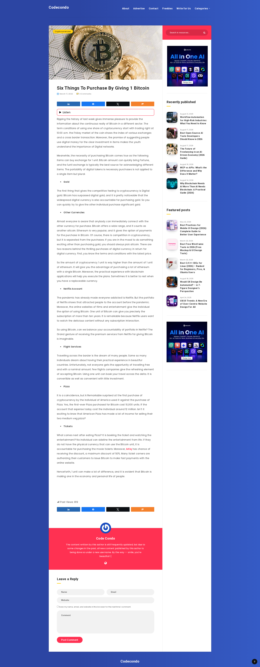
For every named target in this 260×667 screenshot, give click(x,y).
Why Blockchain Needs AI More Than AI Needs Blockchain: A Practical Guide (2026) (192, 188)
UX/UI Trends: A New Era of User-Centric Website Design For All (193, 303)
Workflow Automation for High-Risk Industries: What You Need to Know (193, 120)
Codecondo (59, 7)
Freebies (167, 8)
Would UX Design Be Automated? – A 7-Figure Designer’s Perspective (191, 287)
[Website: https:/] (105, 563)
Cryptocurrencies (63, 31)
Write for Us (184, 8)
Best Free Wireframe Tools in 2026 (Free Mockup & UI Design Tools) (191, 249)
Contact (153, 8)
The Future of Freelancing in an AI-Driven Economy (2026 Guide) (192, 154)
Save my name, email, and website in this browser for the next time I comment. (95, 607)
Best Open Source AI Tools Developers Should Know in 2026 (191, 136)
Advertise (139, 8)
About (125, 8)
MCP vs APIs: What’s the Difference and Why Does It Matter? (193, 170)
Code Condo (105, 538)
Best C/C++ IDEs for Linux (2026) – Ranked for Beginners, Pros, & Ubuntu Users (192, 268)
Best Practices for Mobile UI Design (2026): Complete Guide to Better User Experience (193, 230)
